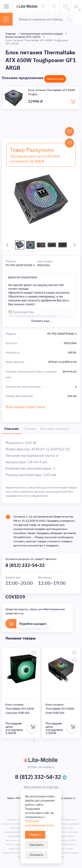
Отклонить (36, 855)
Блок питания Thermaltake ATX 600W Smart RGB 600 (60, 708)
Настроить (37, 844)
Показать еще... (41, 320)
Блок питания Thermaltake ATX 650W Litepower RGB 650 (19, 708)
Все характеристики (25, 406)
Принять (35, 834)
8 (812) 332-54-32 (25, 565)
